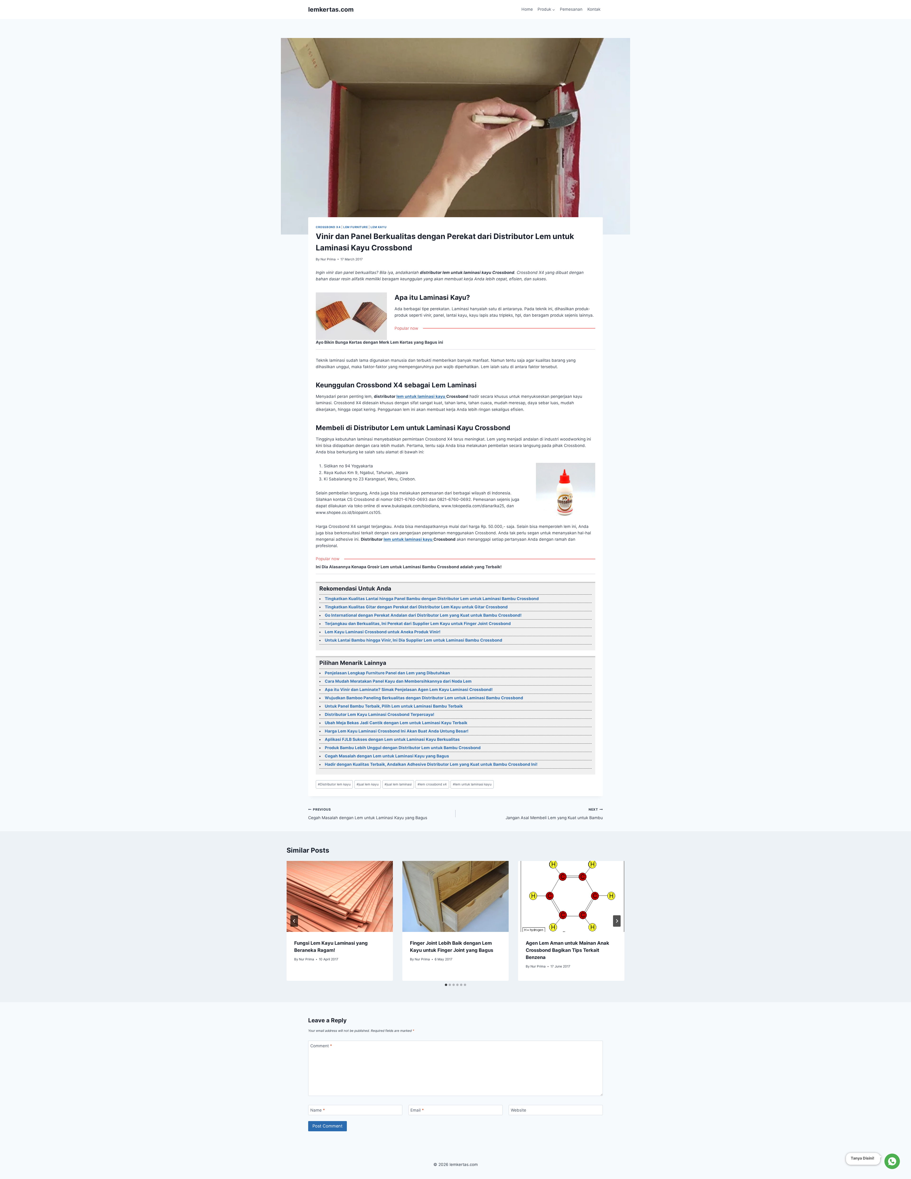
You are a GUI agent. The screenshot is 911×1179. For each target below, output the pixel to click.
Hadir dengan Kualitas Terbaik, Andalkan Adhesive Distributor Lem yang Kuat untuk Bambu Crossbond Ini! (431, 764)
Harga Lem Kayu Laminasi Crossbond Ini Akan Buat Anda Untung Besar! (397, 731)
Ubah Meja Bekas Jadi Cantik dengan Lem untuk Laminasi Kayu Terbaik (396, 722)
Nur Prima (328, 259)
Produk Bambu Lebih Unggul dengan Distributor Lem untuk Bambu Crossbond (403, 747)
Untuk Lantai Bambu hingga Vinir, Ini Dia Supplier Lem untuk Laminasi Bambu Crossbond (413, 640)
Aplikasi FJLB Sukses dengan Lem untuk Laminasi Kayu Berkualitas (392, 739)
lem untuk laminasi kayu (421, 396)
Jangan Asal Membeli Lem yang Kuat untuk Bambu (554, 814)
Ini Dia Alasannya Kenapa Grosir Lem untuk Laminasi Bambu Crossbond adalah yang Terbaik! (409, 566)
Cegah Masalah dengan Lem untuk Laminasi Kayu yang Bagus (387, 756)
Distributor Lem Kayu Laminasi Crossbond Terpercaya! (379, 714)
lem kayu (378, 227)
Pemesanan (571, 9)
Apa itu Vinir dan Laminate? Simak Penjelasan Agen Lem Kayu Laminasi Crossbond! (409, 689)
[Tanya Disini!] (891, 1161)
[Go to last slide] (294, 921)
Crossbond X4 (328, 227)
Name (317, 1110)
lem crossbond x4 (432, 784)
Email (417, 1110)
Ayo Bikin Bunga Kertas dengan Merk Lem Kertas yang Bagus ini (379, 342)
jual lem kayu (368, 784)
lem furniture (355, 227)
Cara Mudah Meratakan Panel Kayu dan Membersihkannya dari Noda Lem (398, 681)
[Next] (617, 921)
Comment (321, 1045)
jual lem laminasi (398, 784)
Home (527, 9)
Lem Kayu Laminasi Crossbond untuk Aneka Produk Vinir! (383, 631)
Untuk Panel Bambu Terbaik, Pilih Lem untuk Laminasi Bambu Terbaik (394, 706)
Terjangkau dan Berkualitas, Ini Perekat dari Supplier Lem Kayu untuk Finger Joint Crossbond (418, 623)
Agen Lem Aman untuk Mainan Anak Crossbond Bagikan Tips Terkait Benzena (567, 950)
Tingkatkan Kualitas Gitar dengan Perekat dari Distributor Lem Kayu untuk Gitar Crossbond (416, 607)
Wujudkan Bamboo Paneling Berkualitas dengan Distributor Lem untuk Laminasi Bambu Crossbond (424, 697)
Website (518, 1110)
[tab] (446, 985)
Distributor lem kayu (334, 784)
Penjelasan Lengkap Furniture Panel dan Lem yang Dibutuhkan (387, 673)
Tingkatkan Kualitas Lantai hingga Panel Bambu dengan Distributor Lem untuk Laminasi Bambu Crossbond (432, 598)
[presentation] (340, 896)
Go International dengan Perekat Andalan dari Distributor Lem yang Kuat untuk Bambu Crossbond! (423, 615)
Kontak (593, 9)
